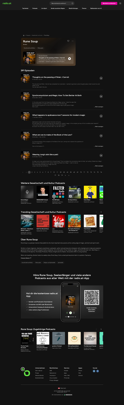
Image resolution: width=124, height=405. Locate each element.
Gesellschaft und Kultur (29, 48)
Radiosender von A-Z (96, 8)
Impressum (53, 375)
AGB (51, 370)
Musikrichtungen (73, 8)
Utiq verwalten (53, 378)
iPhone (80, 370)
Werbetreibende (39, 375)
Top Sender (25, 8)
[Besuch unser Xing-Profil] (97, 371)
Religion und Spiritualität (49, 262)
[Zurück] (96, 182)
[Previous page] (26, 172)
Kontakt (66, 370)
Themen (84, 8)
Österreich (63, 388)
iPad (79, 373)
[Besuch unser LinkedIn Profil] (94, 371)
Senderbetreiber (39, 378)
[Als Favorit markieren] (68, 41)
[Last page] (68, 175)
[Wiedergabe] (69, 58)
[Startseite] (23, 35)
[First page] (23, 172)
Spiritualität (60, 262)
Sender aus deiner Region (58, 8)
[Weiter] (101, 182)
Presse (37, 373)
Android (80, 375)
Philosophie (40, 48)
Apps (65, 373)
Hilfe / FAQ (67, 375)
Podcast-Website (25, 258)
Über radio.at (38, 370)
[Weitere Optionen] (73, 41)
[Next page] (65, 175)
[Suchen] (72, 3)
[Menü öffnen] (120, 3)
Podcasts (34, 8)
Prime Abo (66, 378)
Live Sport (44, 8)
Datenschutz (53, 373)
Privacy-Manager (54, 380)
